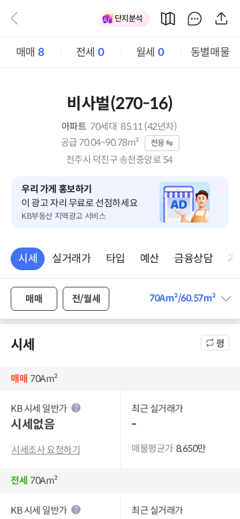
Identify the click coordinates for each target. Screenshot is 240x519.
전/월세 (86, 299)
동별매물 (210, 52)
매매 (30, 52)
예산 (149, 258)
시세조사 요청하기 (45, 450)
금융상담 (193, 258)
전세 (90, 52)
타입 (115, 258)
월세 (150, 52)
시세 (27, 258)
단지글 (195, 19)
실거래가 (71, 258)
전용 (158, 143)
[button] (189, 298)
